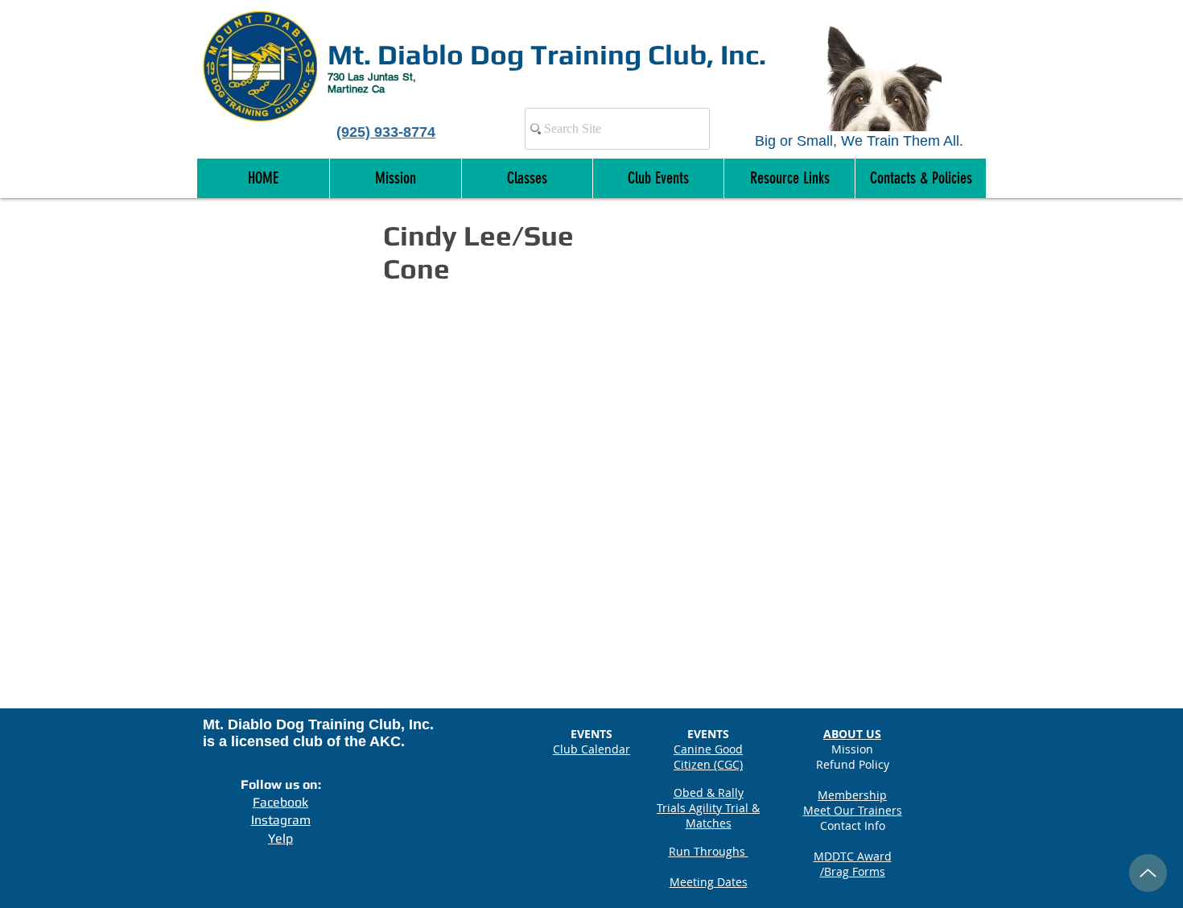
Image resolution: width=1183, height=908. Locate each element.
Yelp (280, 838)
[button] (920, 178)
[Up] (1148, 873)
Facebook (280, 802)
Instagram (281, 820)
